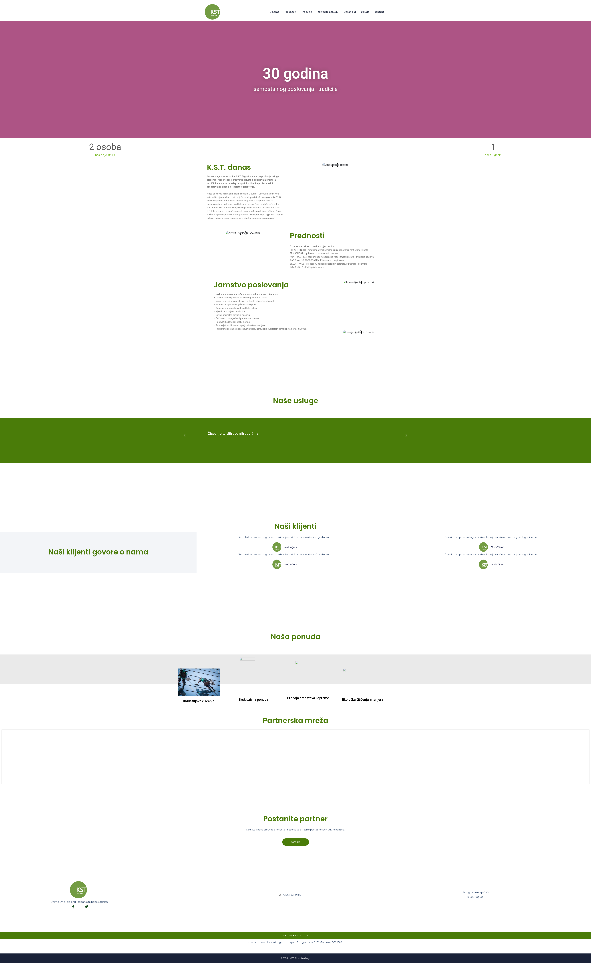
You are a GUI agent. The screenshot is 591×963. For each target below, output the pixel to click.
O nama (274, 12)
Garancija (350, 12)
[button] (185, 436)
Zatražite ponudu (328, 12)
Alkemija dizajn (302, 958)
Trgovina (307, 12)
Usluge (365, 12)
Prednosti (290, 12)
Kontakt (379, 12)
